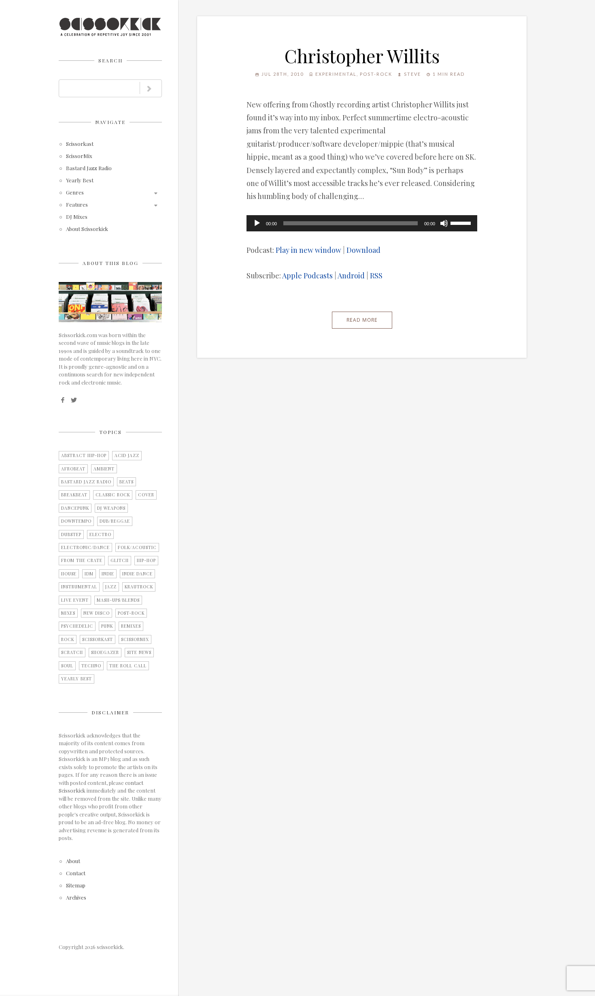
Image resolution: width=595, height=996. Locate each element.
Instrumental (79, 587)
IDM (89, 574)
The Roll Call (128, 666)
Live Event (75, 600)
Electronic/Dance (85, 547)
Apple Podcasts (307, 275)
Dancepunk (75, 508)
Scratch (72, 652)
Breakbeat (74, 495)
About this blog (110, 263)
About (73, 861)
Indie (108, 574)
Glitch (119, 560)
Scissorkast (80, 144)
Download (363, 250)
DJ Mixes (76, 217)
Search (110, 60)
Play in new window (308, 250)
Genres (75, 193)
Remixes (131, 626)
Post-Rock (131, 613)
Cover (146, 495)
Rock (67, 639)
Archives (76, 898)
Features (77, 205)
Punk (107, 626)
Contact (75, 873)
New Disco (96, 613)
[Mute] (444, 223)
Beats (126, 482)
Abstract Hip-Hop (83, 455)
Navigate (110, 122)
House (68, 574)
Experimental (336, 74)
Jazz (111, 587)
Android (351, 275)
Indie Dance (137, 574)
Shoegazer (105, 652)
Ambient (104, 469)
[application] (361, 223)
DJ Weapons (111, 508)
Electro (100, 534)
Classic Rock (113, 495)
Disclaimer (110, 712)
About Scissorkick (87, 229)
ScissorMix (79, 156)
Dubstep (71, 534)
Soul (67, 666)
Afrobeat (73, 469)
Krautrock (139, 587)
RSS (376, 275)
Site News (139, 652)
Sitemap (75, 886)
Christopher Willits (362, 55)
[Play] (257, 223)
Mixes (68, 613)
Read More (362, 319)
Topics (110, 432)
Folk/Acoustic (137, 547)
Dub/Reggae (115, 521)
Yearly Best (80, 180)
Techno (91, 666)
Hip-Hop (146, 560)
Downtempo (76, 521)
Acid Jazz (127, 455)
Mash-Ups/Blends (118, 600)
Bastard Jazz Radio (89, 168)
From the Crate (81, 560)
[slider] (461, 222)
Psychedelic (77, 626)
